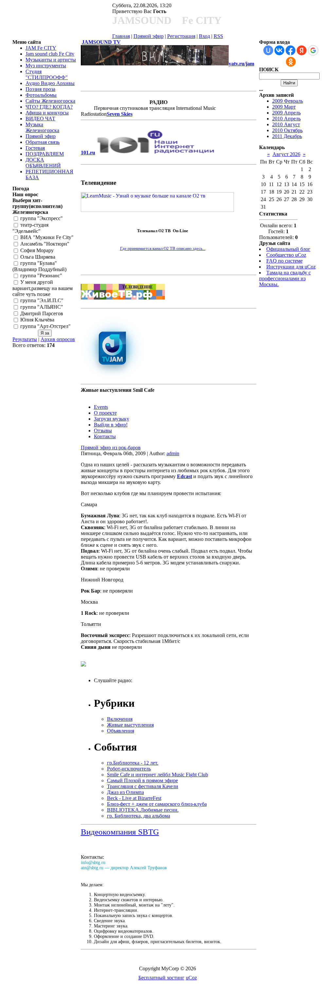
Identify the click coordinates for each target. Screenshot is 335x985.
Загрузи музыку (111, 419)
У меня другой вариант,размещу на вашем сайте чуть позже (42, 288)
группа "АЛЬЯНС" (41, 307)
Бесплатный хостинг (161, 977)
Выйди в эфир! (111, 424)
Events (101, 407)
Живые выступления (130, 725)
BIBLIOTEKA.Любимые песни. (143, 810)
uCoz (191, 977)
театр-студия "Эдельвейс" (30, 228)
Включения (119, 719)
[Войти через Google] (313, 50)
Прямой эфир (148, 36)
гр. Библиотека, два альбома (138, 816)
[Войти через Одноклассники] (291, 62)
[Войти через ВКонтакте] (279, 50)
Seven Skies (119, 114)
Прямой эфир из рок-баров (111, 447)
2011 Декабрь (287, 136)
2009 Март (284, 107)
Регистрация (181, 36)
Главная (121, 36)
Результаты (24, 339)
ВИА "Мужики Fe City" (47, 237)
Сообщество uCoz (286, 255)
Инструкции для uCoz (291, 266)
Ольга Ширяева (37, 257)
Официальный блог (288, 249)
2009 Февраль (287, 101)
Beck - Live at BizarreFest (134, 798)
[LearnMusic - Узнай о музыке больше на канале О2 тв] (157, 210)
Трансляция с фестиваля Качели (142, 786)
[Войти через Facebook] (290, 50)
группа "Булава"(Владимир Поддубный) (39, 266)
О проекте (105, 413)
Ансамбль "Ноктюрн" (44, 244)
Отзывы (103, 430)
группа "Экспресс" (41, 218)
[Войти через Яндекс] (302, 50)
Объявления (120, 731)
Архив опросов (58, 339)
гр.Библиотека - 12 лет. (132, 763)
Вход (204, 36)
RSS (218, 36)
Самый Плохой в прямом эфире (142, 780)
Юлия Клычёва (37, 320)
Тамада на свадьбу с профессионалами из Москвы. (285, 278)
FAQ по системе (284, 261)
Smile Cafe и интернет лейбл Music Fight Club (157, 774)
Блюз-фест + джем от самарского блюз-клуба (157, 804)
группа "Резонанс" (41, 276)
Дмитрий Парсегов (41, 313)
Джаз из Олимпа (125, 792)
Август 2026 (286, 154)
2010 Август (286, 124)
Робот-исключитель (129, 768)
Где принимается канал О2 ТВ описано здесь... (162, 248)
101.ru (88, 152)
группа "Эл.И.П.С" (41, 300)
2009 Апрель (286, 112)
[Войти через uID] (268, 50)
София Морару (37, 250)
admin (173, 453)
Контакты (105, 436)
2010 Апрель (286, 118)
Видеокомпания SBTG (120, 831)
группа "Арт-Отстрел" (45, 326)
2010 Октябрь (287, 130)
